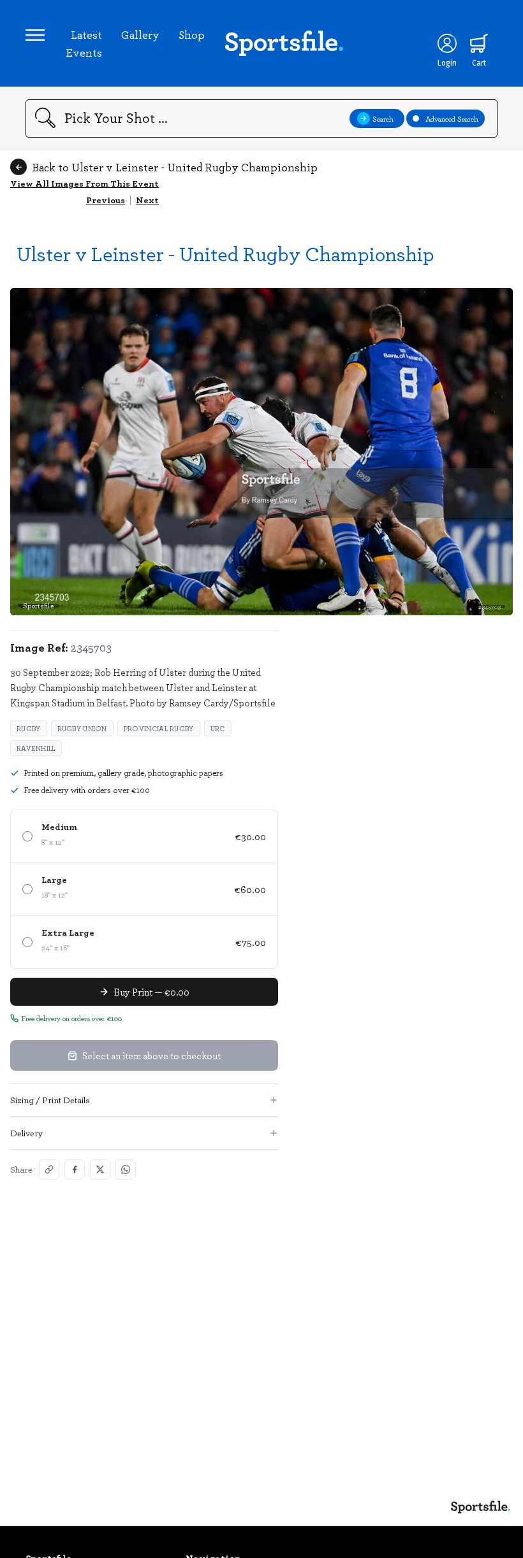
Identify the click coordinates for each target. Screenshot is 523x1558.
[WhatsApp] (125, 1169)
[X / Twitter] (100, 1169)
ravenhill (36, 748)
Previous (105, 199)
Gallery (140, 34)
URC (217, 728)
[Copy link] (49, 1169)
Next (147, 199)
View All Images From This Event (84, 183)
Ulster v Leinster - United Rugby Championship (225, 253)
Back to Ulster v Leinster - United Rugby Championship (175, 167)
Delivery (26, 1133)
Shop (192, 34)
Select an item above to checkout (151, 1055)
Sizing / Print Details (50, 1100)
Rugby (29, 728)
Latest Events (84, 43)
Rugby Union (82, 728)
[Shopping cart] (479, 43)
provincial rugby (159, 728)
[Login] (447, 43)
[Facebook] (74, 1169)
